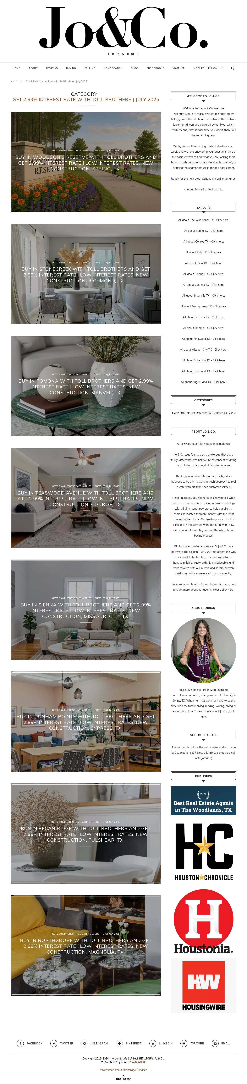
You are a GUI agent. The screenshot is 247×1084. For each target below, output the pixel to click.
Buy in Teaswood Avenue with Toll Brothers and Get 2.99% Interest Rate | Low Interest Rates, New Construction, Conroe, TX (86, 498)
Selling (90, 68)
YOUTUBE (179, 68)
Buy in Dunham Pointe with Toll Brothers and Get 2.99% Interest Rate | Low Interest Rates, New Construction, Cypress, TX (86, 722)
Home (16, 68)
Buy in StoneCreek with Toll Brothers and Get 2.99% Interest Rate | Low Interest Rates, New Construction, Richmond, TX (86, 274)
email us (230, 178)
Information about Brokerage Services (123, 1070)
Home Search (113, 68)
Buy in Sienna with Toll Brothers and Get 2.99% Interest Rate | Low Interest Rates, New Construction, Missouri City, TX (86, 610)
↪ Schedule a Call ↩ (208, 68)
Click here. (222, 220)
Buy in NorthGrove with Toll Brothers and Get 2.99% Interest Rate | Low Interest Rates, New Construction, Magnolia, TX (86, 946)
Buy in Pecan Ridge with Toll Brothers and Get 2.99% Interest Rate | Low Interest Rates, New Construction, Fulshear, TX (86, 834)
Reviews (52, 68)
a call (217, 178)
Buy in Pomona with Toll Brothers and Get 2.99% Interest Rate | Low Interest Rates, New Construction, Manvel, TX (86, 386)
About (33, 68)
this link (208, 752)
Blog (134, 68)
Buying (71, 68)
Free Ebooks (155, 68)
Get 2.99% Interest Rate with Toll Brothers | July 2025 (85, 150)
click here (223, 584)
